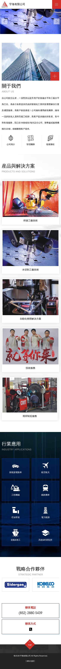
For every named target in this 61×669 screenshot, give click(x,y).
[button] (4, 21)
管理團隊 (31, 144)
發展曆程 (50, 144)
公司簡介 (11, 144)
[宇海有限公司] (56, 4)
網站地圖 (30, 661)
